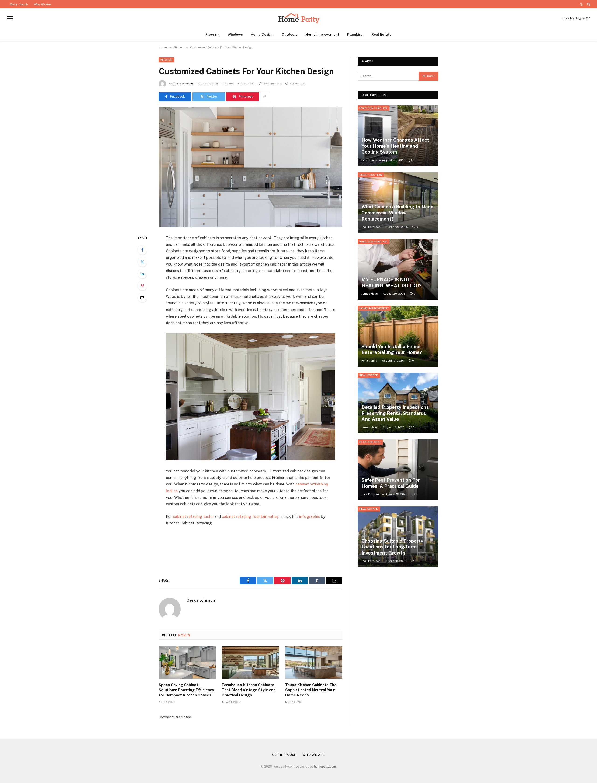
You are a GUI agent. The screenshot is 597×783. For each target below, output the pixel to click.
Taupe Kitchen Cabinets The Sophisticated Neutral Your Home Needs (311, 690)
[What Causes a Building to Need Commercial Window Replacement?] (398, 202)
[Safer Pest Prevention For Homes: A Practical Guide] (398, 469)
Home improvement (322, 34)
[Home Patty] (298, 18)
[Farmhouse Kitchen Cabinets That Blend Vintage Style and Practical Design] (250, 662)
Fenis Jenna (369, 160)
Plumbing (355, 34)
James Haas (369, 293)
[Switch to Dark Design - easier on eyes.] (581, 4)
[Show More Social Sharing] (264, 96)
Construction (370, 174)
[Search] (588, 4)
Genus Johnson (183, 83)
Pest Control (370, 442)
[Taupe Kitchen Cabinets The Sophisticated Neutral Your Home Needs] (313, 662)
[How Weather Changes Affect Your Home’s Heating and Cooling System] (398, 135)
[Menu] (10, 18)
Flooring (212, 34)
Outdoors (289, 34)
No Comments (272, 83)
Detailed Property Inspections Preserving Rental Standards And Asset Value (395, 413)
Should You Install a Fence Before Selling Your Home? (391, 349)
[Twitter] (142, 262)
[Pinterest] (142, 285)
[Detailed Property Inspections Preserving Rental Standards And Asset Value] (398, 403)
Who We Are (42, 4)
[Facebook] (142, 250)
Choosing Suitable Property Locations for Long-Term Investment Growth (392, 547)
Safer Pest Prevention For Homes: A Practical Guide (390, 483)
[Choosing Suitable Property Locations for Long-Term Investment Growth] (398, 536)
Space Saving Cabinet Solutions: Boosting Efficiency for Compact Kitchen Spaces (186, 690)
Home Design (262, 34)
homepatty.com (325, 766)
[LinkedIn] (142, 273)
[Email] (142, 297)
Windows (235, 34)
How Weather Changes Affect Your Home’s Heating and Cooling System (395, 146)
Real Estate (381, 34)
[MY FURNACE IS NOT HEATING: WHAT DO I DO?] (398, 269)
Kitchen (166, 59)
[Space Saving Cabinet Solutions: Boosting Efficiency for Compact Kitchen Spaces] (187, 662)
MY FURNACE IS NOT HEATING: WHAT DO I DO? (391, 282)
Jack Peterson (371, 226)
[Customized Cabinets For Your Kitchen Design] (250, 167)
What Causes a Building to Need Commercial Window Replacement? (397, 212)
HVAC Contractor (373, 108)
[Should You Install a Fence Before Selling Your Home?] (398, 336)
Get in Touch (19, 4)
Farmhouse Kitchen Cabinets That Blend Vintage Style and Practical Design (249, 690)
